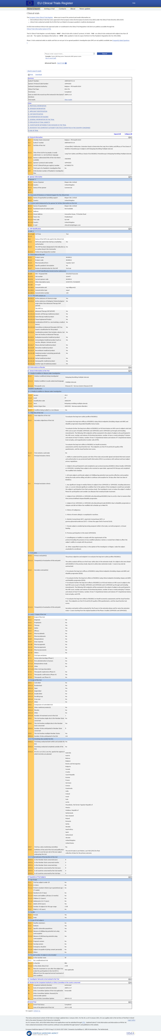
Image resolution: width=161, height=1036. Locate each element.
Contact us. (37, 1011)
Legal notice (131, 1020)
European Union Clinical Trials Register (41, 17)
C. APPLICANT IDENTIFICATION (37, 111)
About (72, 9)
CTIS (83, 1022)
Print (31, 75)
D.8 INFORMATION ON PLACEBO (38, 117)
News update (85, 9)
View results (68, 100)
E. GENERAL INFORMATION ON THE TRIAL (41, 119)
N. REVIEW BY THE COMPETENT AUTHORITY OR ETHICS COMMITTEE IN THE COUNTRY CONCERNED (59, 128)
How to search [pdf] (50, 58)
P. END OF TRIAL (33, 130)
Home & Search (33, 9)
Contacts (62, 9)
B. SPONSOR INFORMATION (36, 109)
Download (38, 75)
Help (133, 3)
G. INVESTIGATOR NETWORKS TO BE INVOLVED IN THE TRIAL (47, 125)
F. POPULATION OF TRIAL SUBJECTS (39, 122)
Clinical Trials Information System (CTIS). (39, 29)
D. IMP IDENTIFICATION (35, 114)
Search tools (61, 63)
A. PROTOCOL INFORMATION (37, 106)
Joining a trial (49, 9)
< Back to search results (34, 71)
